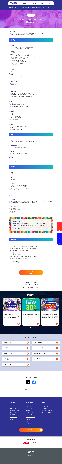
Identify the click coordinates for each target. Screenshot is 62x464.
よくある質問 (7, 364)
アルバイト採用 (8, 353)
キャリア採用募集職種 (59, 226)
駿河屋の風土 (12, 406)
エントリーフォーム (13, 246)
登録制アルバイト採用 (39, 353)
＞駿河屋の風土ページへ (18, 228)
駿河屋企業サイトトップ (31, 455)
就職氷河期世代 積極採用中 (47, 410)
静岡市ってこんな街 (45, 414)
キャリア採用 (7, 342)
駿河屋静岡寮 (44, 408)
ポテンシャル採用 (38, 342)
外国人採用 (7, 359)
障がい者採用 (37, 359)
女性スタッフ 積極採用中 (46, 412)
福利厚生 (11, 419)
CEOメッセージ (13, 408)
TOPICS (42, 3)
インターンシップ (38, 348)
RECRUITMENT (34, 3)
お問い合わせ (49, 3)
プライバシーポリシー (31, 457)
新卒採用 (6, 348)
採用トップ (10, 7)
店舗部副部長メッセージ (14, 414)
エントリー (31, 271)
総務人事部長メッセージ (14, 410)
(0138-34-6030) (27, 246)
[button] (24, 328)
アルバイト (17, 7)
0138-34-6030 (33, 285)
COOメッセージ (13, 412)
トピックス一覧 (45, 406)
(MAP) (22, 129)
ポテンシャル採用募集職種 (59, 238)
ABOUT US (25, 3)
